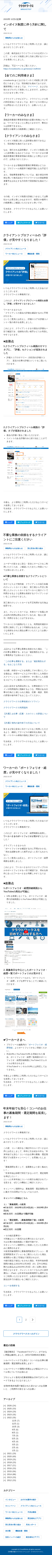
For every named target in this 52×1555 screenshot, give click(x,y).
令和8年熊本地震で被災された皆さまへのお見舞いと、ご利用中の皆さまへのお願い (25, 1387)
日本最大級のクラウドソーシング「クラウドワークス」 (26, 1551)
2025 (9, 1408)
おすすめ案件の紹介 (28, 1500)
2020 (9, 1456)
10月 (14, 1426)
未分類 (8, 1531)
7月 (13, 1435)
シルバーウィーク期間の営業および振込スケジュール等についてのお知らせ (25, 1370)
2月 (13, 1447)
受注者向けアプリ (34, 1518)
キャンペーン (10, 1506)
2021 (9, 1453)
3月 (13, 1444)
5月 (13, 1438)
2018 (9, 1462)
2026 (9, 1405)
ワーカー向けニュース (14, 254)
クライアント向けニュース (15, 249)
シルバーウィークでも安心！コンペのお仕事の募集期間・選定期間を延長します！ (25, 1362)
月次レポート (31, 1525)
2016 (9, 1468)
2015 (9, 1471)
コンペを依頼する (11, 1285)
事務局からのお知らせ (14, 38)
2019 (9, 1459)
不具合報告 (32, 1512)
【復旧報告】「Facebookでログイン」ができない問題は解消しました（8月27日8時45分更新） (25, 1353)
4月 (13, 1441)
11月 (14, 1423)
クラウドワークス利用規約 (15, 707)
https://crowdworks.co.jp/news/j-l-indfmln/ (22, 69)
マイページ (33, 86)
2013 (9, 1477)
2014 (9, 1474)
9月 (13, 1429)
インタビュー (10, 1500)
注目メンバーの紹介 (13, 1537)
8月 (13, 1432)
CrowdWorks (24, 1549)
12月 (14, 1421)
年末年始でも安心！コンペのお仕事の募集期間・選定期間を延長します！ (25, 1113)
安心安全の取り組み (35, 548)
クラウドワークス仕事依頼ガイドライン (21, 701)
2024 (9, 1411)
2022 (9, 1417)
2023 (9, 1414)
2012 (9, 1480)
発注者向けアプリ (33, 1537)
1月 (13, 1450)
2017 (9, 1465)
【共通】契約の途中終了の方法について (21, 723)
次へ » (32, 1322)
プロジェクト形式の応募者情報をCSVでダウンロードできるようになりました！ (25, 1379)
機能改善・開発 (33, 254)
